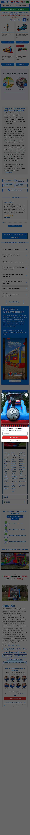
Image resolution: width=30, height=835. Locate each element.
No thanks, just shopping (15, 440)
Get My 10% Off (15, 437)
